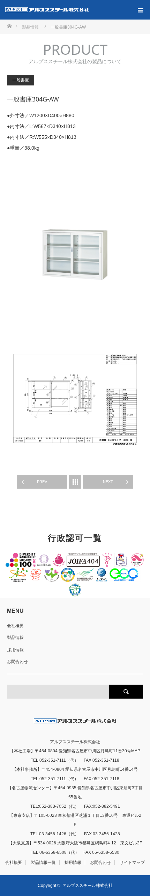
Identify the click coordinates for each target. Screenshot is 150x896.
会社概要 (15, 625)
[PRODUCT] (75, 482)
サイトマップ (132, 862)
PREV (42, 482)
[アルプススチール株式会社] (47, 10)
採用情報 (15, 649)
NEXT (108, 482)
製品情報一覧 (43, 862)
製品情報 (15, 637)
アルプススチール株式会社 (87, 885)
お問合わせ (17, 661)
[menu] (140, 10)
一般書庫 (20, 80)
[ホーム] (9, 25)
